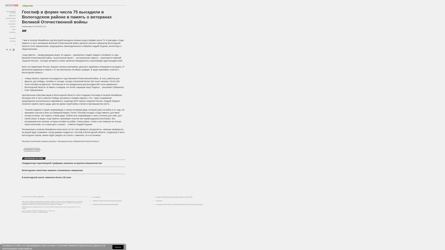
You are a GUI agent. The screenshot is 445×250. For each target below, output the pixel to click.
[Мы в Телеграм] (14, 50)
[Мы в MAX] (10, 50)
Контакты (159, 201)
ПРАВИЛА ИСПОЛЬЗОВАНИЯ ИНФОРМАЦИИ (105, 204)
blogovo (13, 21)
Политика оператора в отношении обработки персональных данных (179, 204)
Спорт (14, 29)
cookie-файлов (25, 248)
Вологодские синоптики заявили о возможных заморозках (52, 170)
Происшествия (11, 18)
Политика (12, 32)
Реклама (13, 41)
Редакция (12, 38)
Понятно (118, 247)
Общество (12, 15)
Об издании (96, 197)
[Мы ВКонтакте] (7, 50)
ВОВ (24, 30)
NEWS (10, 5)
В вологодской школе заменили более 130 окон (46, 177)
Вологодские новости (11, 12)
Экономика (12, 24)
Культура (13, 26)
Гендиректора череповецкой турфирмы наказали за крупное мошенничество (62, 163)
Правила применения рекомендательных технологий (174, 197)
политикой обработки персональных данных (79, 245)
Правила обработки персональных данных (107, 201)
